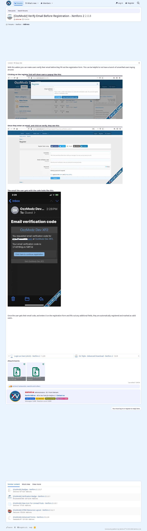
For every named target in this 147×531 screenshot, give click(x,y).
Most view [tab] (26, 484)
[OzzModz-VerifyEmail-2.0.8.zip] (36, 371)
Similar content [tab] (14, 484)
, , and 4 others (26, 386)
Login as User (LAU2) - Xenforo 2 (27, 356)
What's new (31, 3)
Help (30, 527)
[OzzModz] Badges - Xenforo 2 (25, 489)
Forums (19, 3)
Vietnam (55, 392)
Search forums (23, 11)
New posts (12, 11)
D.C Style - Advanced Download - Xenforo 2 (96, 356)
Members (47, 3)
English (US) (23, 527)
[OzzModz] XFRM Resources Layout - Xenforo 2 (31, 510)
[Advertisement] (73, 43)
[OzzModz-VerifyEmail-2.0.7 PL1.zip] (17, 371)
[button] (38, 3)
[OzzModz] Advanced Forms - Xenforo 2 (29, 517)
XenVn (10, 527)
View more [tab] (36, 484)
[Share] (139, 63)
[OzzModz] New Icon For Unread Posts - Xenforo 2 (33, 503)
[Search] (138, 3)
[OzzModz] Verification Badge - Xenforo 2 (29, 496)
